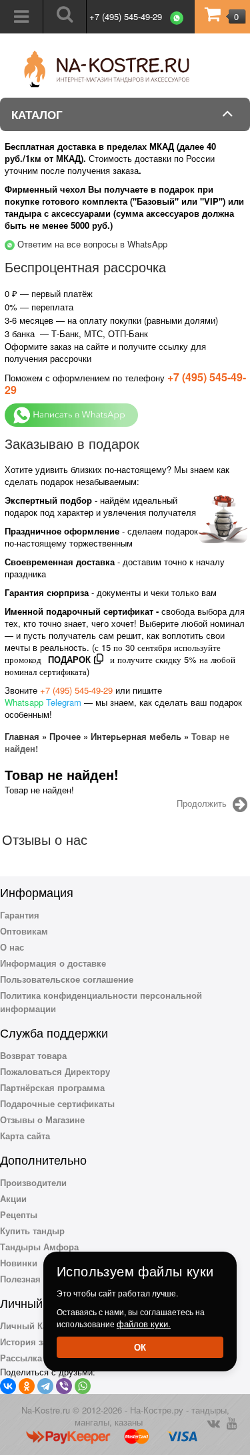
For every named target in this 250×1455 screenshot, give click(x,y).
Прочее (65, 736)
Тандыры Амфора (39, 1246)
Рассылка (21, 1357)
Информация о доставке (53, 963)
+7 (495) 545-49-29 (125, 16)
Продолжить (202, 803)
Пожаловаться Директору (55, 1071)
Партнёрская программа (52, 1087)
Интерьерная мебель (136, 736)
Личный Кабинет (36, 1325)
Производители (33, 1182)
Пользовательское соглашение (66, 979)
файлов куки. (144, 1323)
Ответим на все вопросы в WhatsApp (92, 243)
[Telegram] (45, 1386)
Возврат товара (33, 1055)
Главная (22, 736)
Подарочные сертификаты (57, 1103)
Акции (13, 1198)
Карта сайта (25, 1135)
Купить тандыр (32, 1230)
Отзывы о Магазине (42, 1119)
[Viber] (64, 1386)
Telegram (63, 702)
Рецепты (18, 1214)
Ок (140, 1347)
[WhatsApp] (83, 1386)
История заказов (35, 1341)
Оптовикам (24, 931)
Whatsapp (24, 702)
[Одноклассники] (27, 1386)
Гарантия (19, 914)
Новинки (18, 1262)
